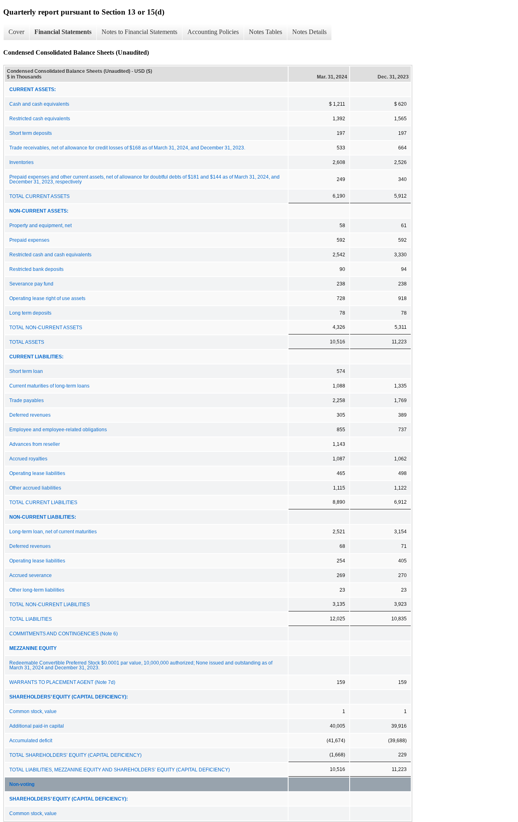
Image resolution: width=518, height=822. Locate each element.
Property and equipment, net (40, 225)
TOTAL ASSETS (26, 342)
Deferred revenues (30, 415)
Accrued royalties (28, 458)
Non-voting (21, 784)
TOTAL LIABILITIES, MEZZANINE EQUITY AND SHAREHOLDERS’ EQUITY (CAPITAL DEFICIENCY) (119, 769)
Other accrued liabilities (35, 488)
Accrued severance (30, 575)
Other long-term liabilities (36, 590)
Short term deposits (30, 133)
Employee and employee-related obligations (58, 429)
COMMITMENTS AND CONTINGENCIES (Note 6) (63, 633)
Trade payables (26, 400)
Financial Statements (62, 31)
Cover (16, 31)
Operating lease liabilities (37, 473)
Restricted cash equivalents (39, 118)
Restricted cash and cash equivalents (50, 254)
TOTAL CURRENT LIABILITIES (43, 502)
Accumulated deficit (30, 740)
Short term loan (26, 371)
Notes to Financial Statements (139, 31)
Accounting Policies (213, 31)
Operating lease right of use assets (47, 298)
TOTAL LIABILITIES (30, 619)
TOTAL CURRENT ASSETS (39, 196)
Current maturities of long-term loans (49, 385)
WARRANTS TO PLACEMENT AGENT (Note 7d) (62, 682)
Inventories (21, 162)
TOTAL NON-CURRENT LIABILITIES (49, 604)
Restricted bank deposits (36, 269)
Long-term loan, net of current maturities (53, 531)
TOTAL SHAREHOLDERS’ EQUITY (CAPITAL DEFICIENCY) (75, 755)
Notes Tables (265, 31)
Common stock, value (33, 711)
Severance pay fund (31, 283)
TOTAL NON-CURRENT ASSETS (45, 327)
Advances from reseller (34, 444)
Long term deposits (30, 313)
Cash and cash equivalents (39, 104)
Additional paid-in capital (36, 726)
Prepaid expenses (29, 240)
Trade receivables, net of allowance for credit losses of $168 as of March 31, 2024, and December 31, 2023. (127, 147)
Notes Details (309, 31)
